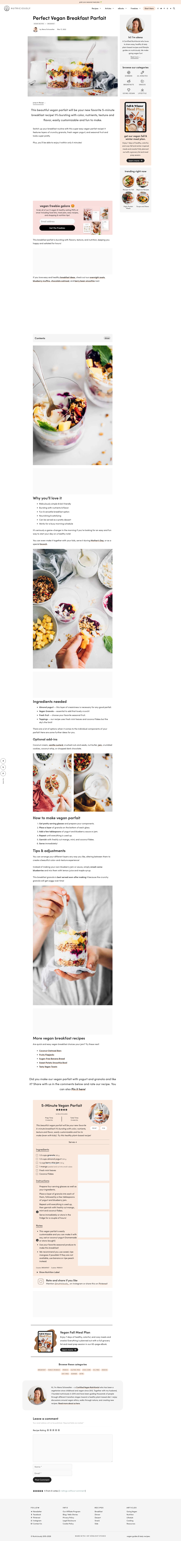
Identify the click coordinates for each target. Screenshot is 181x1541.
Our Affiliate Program (71, 1511)
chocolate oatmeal (60, 280)
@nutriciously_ (62, 1283)
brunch (43, 544)
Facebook (37, 1514)
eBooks (121, 8)
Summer (74, 1373)
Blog (64, 1514)
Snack (97, 1520)
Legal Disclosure (69, 1520)
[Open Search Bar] (174, 8)
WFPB (81, 1373)
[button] (57, 1109)
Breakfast (51, 23)
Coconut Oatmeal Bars (50, 1050)
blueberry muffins (41, 280)
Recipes (95, 8)
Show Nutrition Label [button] (49, 1272)
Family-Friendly (54, 1370)
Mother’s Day (97, 540)
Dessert (98, 1517)
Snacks (104, 1370)
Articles (108, 8)
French (65, 1370)
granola (51, 1155)
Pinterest (103, 1283)
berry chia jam (52, 1162)
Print (94, 1128)
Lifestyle (142, 93)
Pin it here (78, 1089)
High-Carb (87, 1370)
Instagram (37, 1520)
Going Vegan (129, 93)
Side (96, 1523)
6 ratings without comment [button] (72, 1490)
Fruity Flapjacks (46, 1054)
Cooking (130, 1520)
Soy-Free (65, 1373)
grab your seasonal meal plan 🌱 (90, 2)
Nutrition (130, 1514)
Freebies (134, 8)
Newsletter (37, 1511)
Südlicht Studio (98, 1536)
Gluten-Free (75, 1370)
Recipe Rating (39, 1430)
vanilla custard (56, 744)
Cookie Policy (68, 1523)
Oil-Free (96, 1370)
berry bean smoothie (85, 280)
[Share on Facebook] (3, 761)
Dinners (129, 76)
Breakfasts (128, 85)
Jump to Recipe (38, 103)
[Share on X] (3, 767)
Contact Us (37, 1523)
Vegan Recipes (39, 23)
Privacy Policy (68, 1517)
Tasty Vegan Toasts (48, 1066)
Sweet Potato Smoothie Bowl (53, 1062)
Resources (131, 1523)
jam (100, 744)
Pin (103, 1128)
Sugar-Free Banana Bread (52, 1058)
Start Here (149, 8)
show (107, 338)
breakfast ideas (67, 277)
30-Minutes (142, 76)
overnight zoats (97, 277)
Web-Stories (73, 1514)
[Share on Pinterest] (3, 773)
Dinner (97, 1514)
